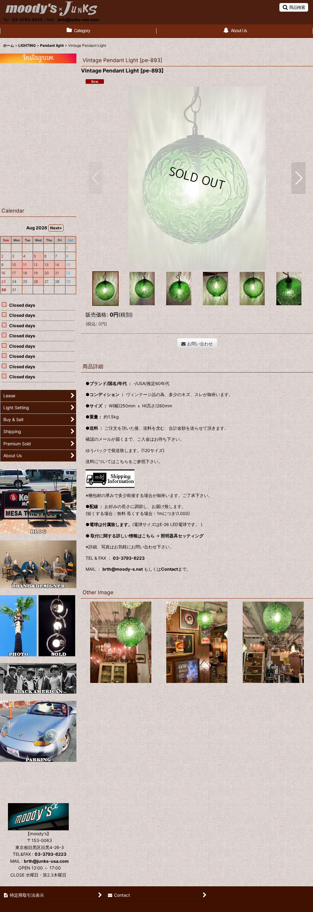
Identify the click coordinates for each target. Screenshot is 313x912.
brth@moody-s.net (122, 569)
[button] (293, 7)
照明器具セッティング (182, 535)
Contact (169, 569)
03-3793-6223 (27, 19)
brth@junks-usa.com (78, 19)
